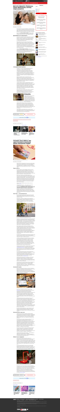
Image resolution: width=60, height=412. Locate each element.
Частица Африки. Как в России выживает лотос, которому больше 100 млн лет (42, 39)
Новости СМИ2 (15, 384)
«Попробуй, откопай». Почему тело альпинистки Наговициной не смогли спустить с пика (42, 34)
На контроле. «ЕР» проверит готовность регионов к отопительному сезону (41, 17)
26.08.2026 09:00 (15, 139)
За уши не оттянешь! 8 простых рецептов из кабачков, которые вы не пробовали (43, 36)
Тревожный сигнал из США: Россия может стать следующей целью (42, 49)
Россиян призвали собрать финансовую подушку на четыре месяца (42, 54)
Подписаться (41, 13)
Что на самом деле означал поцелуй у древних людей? (24, 62)
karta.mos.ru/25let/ (22, 372)
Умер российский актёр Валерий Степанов (42, 42)
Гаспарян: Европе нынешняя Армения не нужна (41, 44)
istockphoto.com (19, 25)
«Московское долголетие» (20, 247)
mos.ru (20, 183)
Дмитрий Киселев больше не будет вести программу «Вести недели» (42, 51)
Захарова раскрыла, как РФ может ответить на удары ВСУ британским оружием (41, 28)
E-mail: (36, 6)
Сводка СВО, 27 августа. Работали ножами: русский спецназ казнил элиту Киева (41, 20)
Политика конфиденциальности (20, 407)
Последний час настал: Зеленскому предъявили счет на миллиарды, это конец (41, 25)
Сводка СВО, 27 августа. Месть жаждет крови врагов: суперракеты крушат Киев (41, 23)
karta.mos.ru (18, 290)
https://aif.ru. (19, 406)
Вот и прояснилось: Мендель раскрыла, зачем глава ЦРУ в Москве (42, 47)
